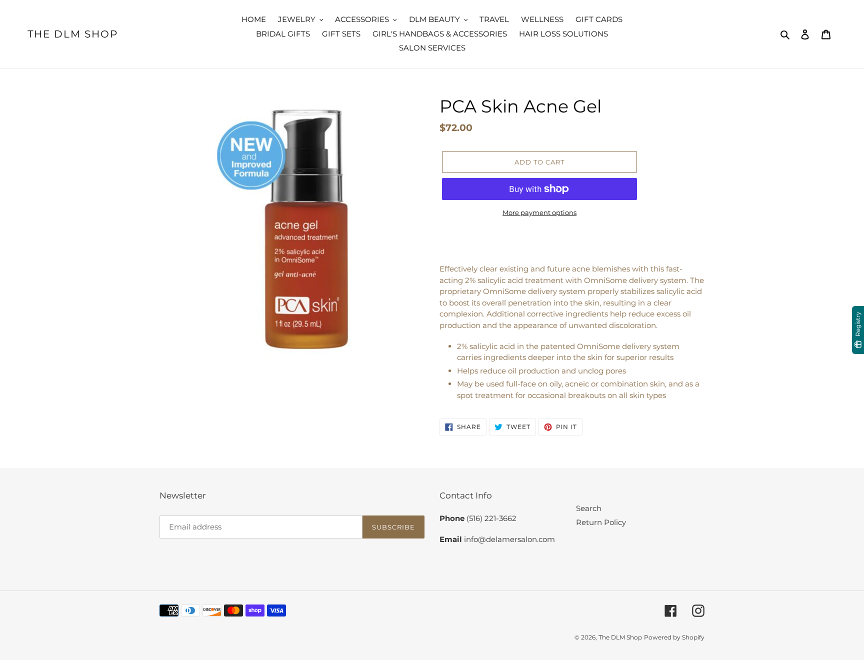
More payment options (539, 212)
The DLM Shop (73, 34)
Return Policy (601, 522)
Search (589, 508)
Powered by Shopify (674, 637)
